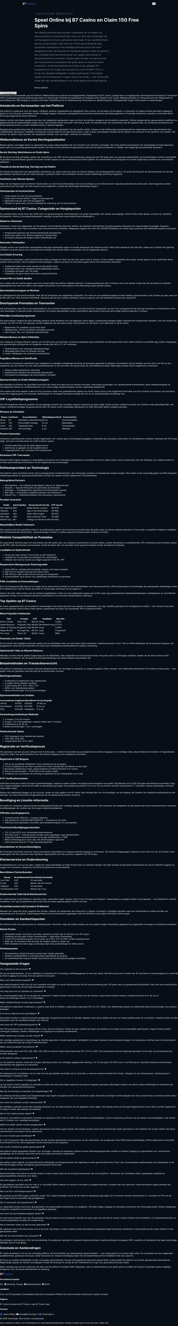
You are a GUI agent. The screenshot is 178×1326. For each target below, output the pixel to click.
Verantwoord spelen (91, 1294)
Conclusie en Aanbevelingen (149, 100)
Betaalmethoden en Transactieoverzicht (139, 98)
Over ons (4, 1294)
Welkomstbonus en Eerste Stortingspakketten (64, 95)
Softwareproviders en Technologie (42, 98)
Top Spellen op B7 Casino (107, 98)
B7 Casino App (43, 1304)
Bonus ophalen (41, 87)
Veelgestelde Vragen (123, 100)
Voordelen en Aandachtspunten (97, 100)
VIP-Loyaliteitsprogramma (12, 98)
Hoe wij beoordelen (72, 1294)
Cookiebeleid (28, 1294)
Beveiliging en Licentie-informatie (32, 100)
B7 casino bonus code (101, 391)
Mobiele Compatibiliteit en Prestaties (76, 98)
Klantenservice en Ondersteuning (65, 100)
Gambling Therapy (13, 1284)
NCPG (46, 1284)
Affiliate (58, 1294)
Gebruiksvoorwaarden (45, 1294)
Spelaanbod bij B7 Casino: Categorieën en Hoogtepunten (113, 95)
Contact (104, 1294)
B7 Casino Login (28, 1304)
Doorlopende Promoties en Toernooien (159, 95)
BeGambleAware (32, 1284)
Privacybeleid (15, 1294)
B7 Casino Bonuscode (10, 1304)
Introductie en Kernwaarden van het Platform (21, 95)
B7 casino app (104, 593)
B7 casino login (78, 792)
